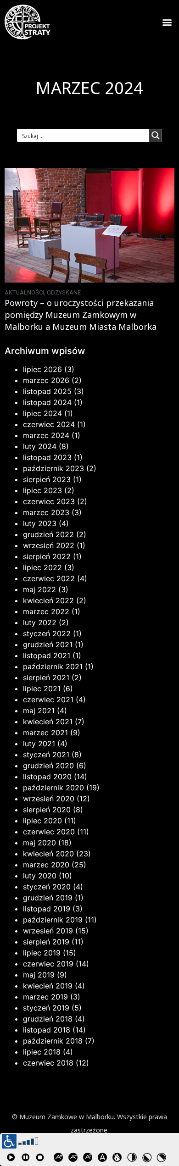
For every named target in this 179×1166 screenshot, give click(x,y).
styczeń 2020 (47, 886)
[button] (166, 22)
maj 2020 (39, 842)
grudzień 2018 (48, 1018)
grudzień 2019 (48, 897)
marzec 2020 (46, 864)
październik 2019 (53, 919)
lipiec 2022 (42, 567)
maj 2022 (39, 589)
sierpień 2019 (46, 941)
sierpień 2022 (47, 556)
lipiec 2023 (42, 490)
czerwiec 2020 (49, 831)
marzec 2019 (45, 996)
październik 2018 (53, 1040)
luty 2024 (39, 446)
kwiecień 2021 (48, 721)
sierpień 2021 (46, 677)
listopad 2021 (46, 655)
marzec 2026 (46, 380)
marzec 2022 (46, 611)
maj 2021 (39, 710)
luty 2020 (39, 875)
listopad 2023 (47, 457)
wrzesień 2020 (48, 798)
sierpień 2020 (47, 809)
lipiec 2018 (42, 1051)
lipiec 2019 (42, 952)
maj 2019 (39, 974)
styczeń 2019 (46, 1007)
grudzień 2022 (48, 534)
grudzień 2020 (48, 765)
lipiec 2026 (42, 369)
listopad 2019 (46, 908)
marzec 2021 (45, 732)
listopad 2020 (47, 776)
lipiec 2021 (42, 688)
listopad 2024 (47, 402)
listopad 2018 (46, 1029)
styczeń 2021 (46, 754)
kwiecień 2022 (48, 600)
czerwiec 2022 (49, 578)
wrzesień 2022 (48, 545)
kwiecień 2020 (48, 853)
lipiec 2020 (42, 820)
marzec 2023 (46, 512)
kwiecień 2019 (48, 985)
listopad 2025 (47, 391)
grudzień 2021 (48, 644)
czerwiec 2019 (48, 963)
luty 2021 (39, 743)
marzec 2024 (46, 435)
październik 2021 (53, 666)
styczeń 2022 (47, 633)
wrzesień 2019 (48, 930)
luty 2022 (39, 622)
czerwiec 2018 (48, 1062)
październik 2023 (53, 468)
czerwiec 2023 (49, 501)
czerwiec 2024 (49, 424)
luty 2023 (39, 523)
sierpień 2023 (47, 479)
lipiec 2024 (42, 413)
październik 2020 (53, 787)
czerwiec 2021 (48, 699)
